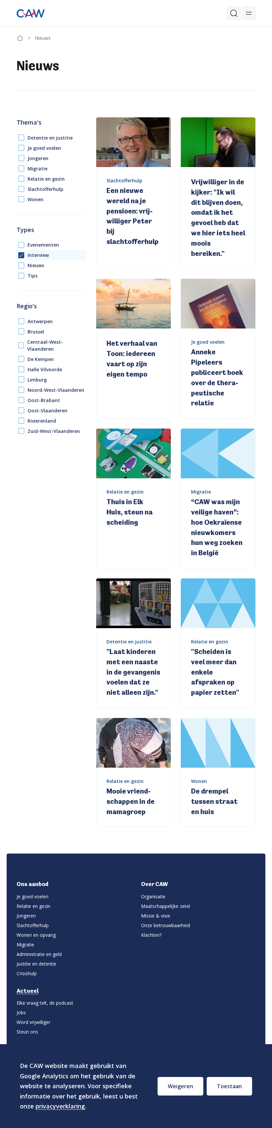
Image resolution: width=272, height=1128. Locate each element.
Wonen (35, 199)
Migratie (37, 168)
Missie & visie (155, 916)
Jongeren (38, 158)
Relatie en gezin (46, 179)
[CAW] (31, 13)
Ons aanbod (32, 884)
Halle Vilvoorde (45, 369)
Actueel (27, 990)
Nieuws (36, 265)
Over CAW (154, 884)
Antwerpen (40, 321)
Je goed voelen (44, 148)
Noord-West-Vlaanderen (56, 390)
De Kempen (41, 359)
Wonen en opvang (36, 935)
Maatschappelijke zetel (165, 906)
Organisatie (153, 896)
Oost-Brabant (44, 400)
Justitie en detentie (36, 964)
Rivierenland (42, 421)
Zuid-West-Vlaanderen (54, 431)
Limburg (37, 380)
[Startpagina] (20, 36)
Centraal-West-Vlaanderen (45, 345)
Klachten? (151, 935)
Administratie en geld (39, 954)
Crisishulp (27, 973)
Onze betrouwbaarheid (165, 925)
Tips (32, 275)
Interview (38, 255)
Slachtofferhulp (45, 189)
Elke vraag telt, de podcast (45, 1003)
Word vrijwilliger (33, 1022)
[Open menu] (248, 13)
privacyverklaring (60, 1106)
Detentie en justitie (50, 138)
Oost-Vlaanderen (47, 410)
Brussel (36, 331)
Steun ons (27, 1032)
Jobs (21, 1012)
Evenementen (43, 245)
